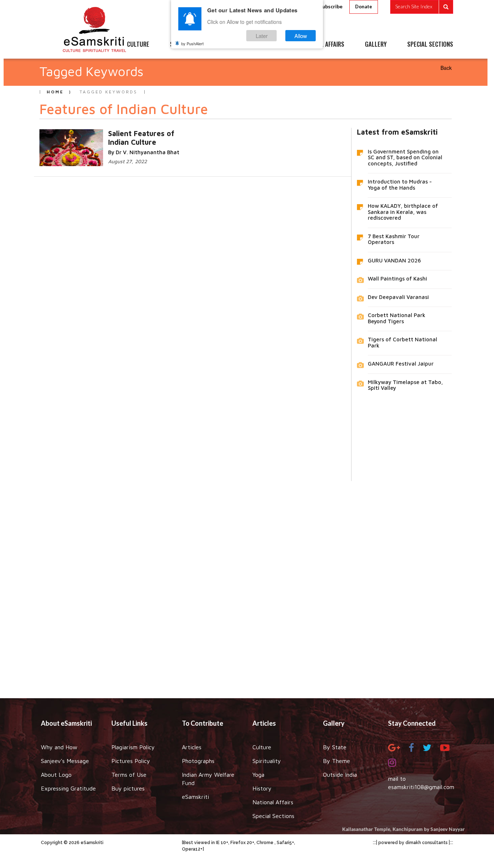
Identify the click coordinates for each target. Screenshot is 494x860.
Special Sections (273, 816)
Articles (191, 747)
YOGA (230, 45)
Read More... (144, 133)
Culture (261, 747)
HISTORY (268, 45)
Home (55, 91)
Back (446, 67)
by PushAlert (192, 43)
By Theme (336, 761)
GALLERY (376, 45)
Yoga (258, 774)
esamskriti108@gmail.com (421, 787)
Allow (300, 35)
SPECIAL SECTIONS (430, 45)
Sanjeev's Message (65, 761)
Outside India (340, 774)
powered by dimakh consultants (413, 842)
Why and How (59, 747)
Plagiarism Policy (133, 747)
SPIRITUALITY (186, 45)
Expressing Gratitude (68, 788)
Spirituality (266, 761)
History (262, 788)
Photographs (198, 761)
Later (262, 35)
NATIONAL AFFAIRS (322, 45)
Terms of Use (128, 774)
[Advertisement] (247, 584)
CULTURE (138, 45)
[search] (422, 7)
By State (334, 747)
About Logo (56, 774)
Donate (363, 6)
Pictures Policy (130, 761)
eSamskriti (195, 796)
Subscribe (330, 6)
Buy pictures (128, 788)
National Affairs (272, 802)
